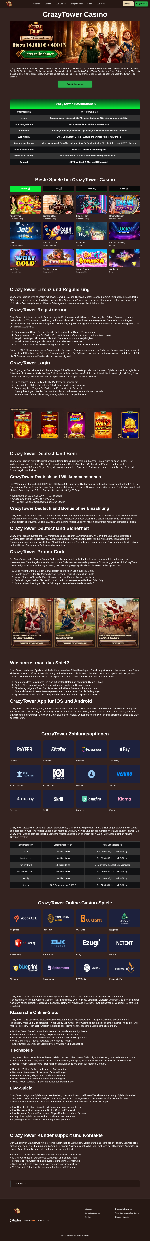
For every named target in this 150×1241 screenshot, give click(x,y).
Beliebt (24, 189)
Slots (122, 189)
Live (57, 189)
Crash (89, 189)
